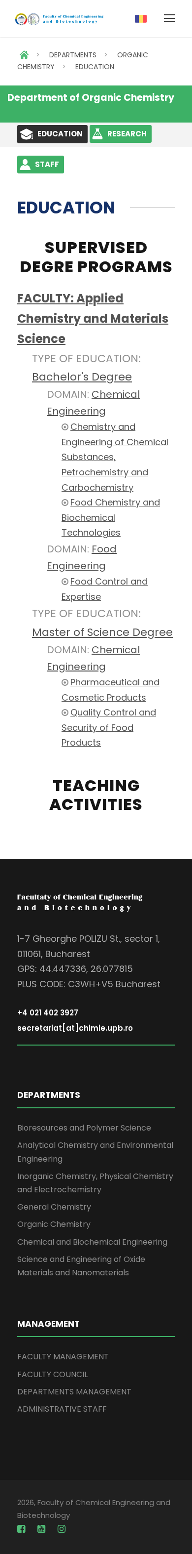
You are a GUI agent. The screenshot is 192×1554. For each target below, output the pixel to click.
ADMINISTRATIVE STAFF (62, 1409)
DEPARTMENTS (72, 55)
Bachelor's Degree (82, 376)
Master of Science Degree (102, 632)
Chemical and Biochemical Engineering (92, 1242)
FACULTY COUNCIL (52, 1374)
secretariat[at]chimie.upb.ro (75, 1028)
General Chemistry (54, 1207)
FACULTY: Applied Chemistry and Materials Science (92, 318)
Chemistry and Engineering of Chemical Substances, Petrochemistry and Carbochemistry (115, 456)
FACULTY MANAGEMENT (63, 1356)
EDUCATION (94, 67)
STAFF (47, 164)
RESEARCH (127, 133)
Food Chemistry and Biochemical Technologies (111, 517)
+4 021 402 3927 (47, 1013)
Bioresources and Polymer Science (84, 1128)
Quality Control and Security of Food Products (109, 727)
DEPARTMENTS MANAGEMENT (74, 1391)
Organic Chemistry (54, 1224)
